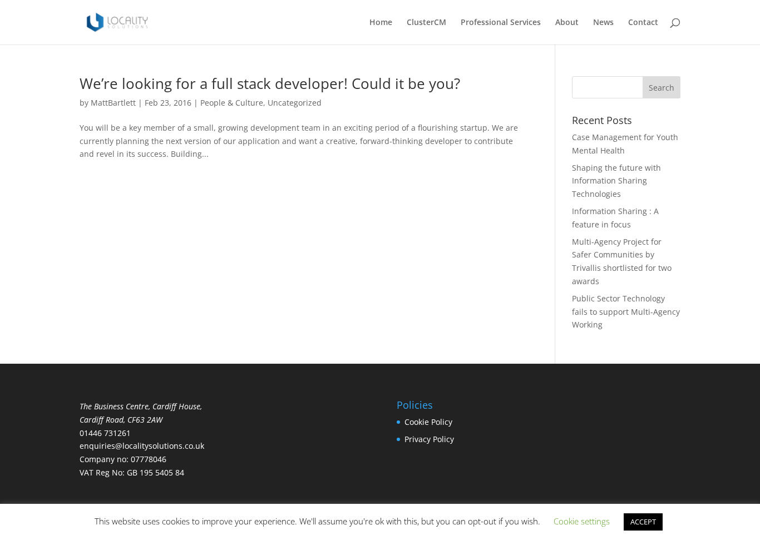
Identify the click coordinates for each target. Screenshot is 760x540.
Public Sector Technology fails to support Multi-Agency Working (626, 311)
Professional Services (501, 22)
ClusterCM (426, 22)
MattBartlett (113, 102)
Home (380, 22)
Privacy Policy (429, 439)
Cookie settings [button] (582, 521)
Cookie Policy (428, 422)
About (567, 22)
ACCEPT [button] (643, 522)
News (603, 22)
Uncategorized (295, 102)
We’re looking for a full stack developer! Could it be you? (270, 83)
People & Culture (231, 102)
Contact (643, 22)
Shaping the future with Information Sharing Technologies (616, 181)
